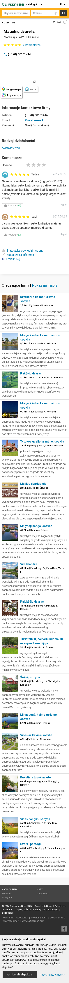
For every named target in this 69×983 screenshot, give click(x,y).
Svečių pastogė (31, 844)
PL (62, 4)
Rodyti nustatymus (51, 974)
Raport (64, 204)
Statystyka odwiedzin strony (25, 250)
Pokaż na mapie (45, 285)
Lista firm (9, 23)
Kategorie (7, 897)
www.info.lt (8, 917)
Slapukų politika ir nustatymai (30, 909)
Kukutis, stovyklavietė (35, 777)
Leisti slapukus (22, 974)
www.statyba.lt (57, 917)
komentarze (32, 45)
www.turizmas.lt (39, 917)
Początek (7, 893)
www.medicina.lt (11, 921)
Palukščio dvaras (32, 601)
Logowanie (8, 913)
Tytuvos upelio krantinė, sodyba (42, 441)
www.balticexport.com (33, 921)
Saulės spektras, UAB (21, 906)
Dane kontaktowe (43, 906)
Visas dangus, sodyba (35, 819)
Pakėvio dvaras (31, 373)
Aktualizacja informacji (21, 255)
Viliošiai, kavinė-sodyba (36, 735)
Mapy (40, 889)
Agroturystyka (11, 147)
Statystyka (53, 909)
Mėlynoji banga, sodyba (36, 526)
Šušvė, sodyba (30, 677)
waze (33, 89)
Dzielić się (13, 259)
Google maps (13, 89)
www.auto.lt (22, 917)
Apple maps (14, 95)
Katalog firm (33, 4)
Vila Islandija (28, 564)
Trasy (46, 893)
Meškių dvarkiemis (33, 484)
